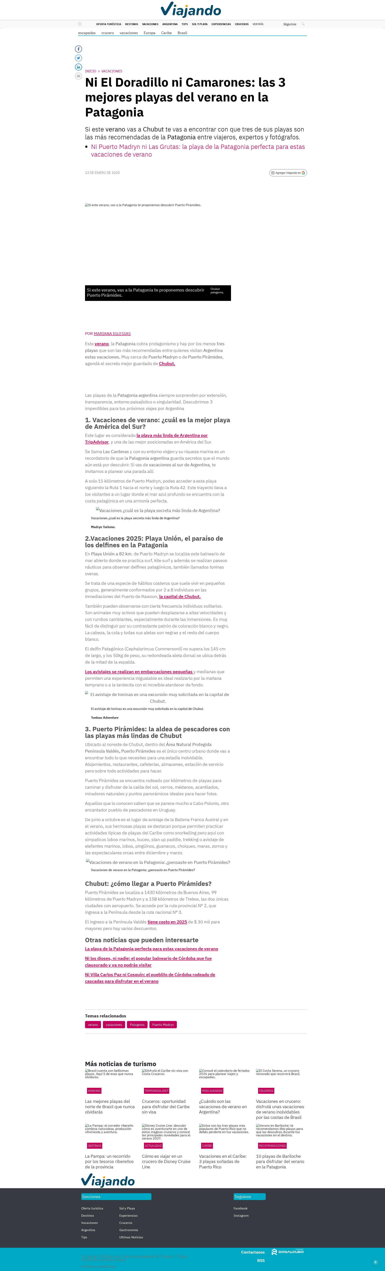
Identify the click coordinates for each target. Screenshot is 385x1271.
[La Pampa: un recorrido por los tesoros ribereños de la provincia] (110, 1138)
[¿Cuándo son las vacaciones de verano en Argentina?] (224, 1083)
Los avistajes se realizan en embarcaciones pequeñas (139, 671)
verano (102, 343)
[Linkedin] (78, 67)
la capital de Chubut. (180, 596)
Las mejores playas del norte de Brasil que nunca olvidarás (110, 1106)
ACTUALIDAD (153, 1146)
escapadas (87, 32)
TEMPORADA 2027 (156, 1091)
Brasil (182, 32)
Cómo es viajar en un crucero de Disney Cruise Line (166, 1161)
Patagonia (137, 1025)
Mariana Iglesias (112, 333)
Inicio (90, 71)
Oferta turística (108, 24)
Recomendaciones (272, 1146)
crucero (107, 32)
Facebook (240, 1208)
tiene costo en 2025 (167, 922)
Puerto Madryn (163, 1025)
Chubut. (167, 363)
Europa (149, 32)
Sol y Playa (200, 24)
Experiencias (221, 24)
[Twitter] (78, 58)
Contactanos (253, 1252)
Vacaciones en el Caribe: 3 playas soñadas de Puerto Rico (223, 1161)
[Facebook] (78, 49)
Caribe (166, 32)
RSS (261, 1260)
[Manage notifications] (375, 1262)
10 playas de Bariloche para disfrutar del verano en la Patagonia (280, 1161)
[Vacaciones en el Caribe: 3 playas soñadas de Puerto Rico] (224, 1138)
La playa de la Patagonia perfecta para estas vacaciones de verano (151, 948)
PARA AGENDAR (212, 1091)
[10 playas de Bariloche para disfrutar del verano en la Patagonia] (281, 1138)
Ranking (94, 1091)
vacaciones (129, 32)
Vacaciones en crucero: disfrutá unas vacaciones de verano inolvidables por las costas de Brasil (280, 1109)
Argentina (170, 24)
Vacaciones (150, 24)
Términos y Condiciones (98, 1266)
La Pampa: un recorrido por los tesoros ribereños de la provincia (109, 1161)
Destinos (131, 24)
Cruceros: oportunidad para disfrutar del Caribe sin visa (166, 1106)
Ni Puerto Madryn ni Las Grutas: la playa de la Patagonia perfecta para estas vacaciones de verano (198, 150)
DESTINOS (94, 1146)
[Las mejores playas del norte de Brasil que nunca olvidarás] (110, 1083)
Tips (185, 24)
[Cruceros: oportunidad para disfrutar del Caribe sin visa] (167, 1083)
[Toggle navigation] (78, 24)
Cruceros (242, 24)
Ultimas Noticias (131, 1237)
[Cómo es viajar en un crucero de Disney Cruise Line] (167, 1138)
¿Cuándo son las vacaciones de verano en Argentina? (223, 1106)
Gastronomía (128, 1230)
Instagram (241, 1215)
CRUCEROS (266, 1091)
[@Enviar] (78, 76)
